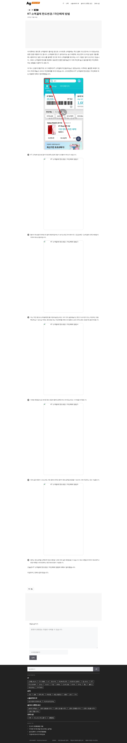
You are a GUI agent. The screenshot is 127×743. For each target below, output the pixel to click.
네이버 (73, 684)
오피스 (41, 684)
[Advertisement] (63, 34)
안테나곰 (97, 3)
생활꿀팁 (51, 718)
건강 (29, 694)
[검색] (96, 669)
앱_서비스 (85, 681)
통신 (36, 10)
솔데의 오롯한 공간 (86, 3)
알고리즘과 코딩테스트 (34, 701)
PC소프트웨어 (32, 684)
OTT (92, 681)
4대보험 (49, 694)
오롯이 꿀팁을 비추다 (46, 708)
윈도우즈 (53, 681)
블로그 (91, 684)
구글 (52, 684)
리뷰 (29, 718)
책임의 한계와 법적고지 (76, 740)
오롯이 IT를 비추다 (33, 711)
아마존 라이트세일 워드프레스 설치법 (40, 729)
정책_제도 (41, 694)
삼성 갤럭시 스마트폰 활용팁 (37, 731)
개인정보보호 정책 (63, 740)
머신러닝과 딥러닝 (49, 701)
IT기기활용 (42, 681)
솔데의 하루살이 (33, 708)
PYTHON (39, 687)
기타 (75, 694)
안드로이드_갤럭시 (74, 681)
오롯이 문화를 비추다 (75, 708)
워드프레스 (31, 687)
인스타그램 (66, 684)
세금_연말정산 (58, 694)
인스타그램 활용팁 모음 (36, 726)
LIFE (67, 3)
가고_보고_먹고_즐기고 (40, 718)
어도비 (47, 684)
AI (48, 681)
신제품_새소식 (32, 681)
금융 (35, 694)
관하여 (54, 740)
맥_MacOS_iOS (63, 681)
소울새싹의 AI (75, 3)
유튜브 (58, 684)
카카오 (79, 684)
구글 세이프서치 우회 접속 (37, 734)
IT (63, 3)
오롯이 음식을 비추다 (60, 708)
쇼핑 (70, 694)
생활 (65, 694)
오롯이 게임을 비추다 (89, 708)
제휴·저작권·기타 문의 (91, 740)
